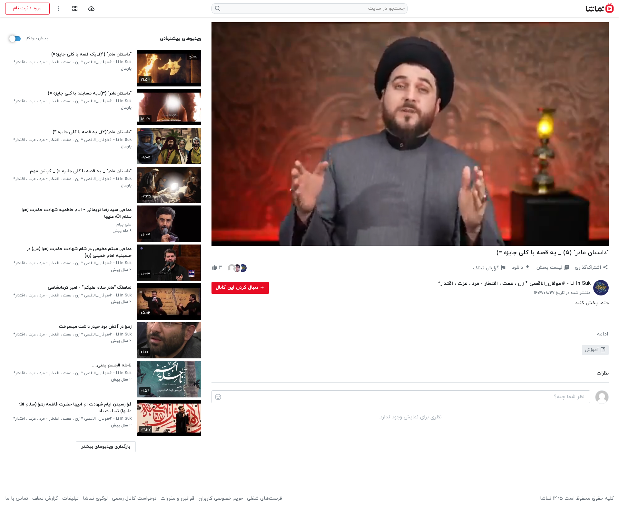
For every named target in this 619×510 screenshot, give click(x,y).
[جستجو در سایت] (217, 8)
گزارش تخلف (45, 498)
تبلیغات (70, 498)
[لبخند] (218, 397)
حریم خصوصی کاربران (221, 498)
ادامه (602, 334)
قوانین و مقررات (177, 498)
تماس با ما (16, 498)
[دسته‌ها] (75, 8)
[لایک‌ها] (237, 268)
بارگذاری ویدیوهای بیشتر (105, 447)
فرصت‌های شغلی (264, 498)
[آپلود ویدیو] (91, 9)
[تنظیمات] (58, 8)
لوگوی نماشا (95, 498)
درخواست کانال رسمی (134, 498)
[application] (410, 134)
